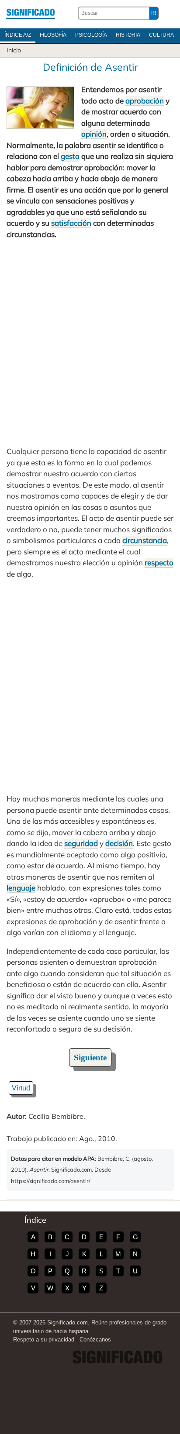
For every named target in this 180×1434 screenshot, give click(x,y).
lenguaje (21, 887)
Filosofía (53, 35)
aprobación (144, 100)
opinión (94, 133)
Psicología (91, 35)
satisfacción (71, 222)
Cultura (161, 35)
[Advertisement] (90, 343)
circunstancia (144, 540)
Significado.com (30, 13)
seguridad (81, 843)
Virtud (21, 1088)
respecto (159, 562)
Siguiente (90, 1057)
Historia (128, 35)
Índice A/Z (17, 35)
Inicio (14, 50)
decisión (119, 843)
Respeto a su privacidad (43, 1339)
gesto (70, 156)
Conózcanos (95, 1339)
